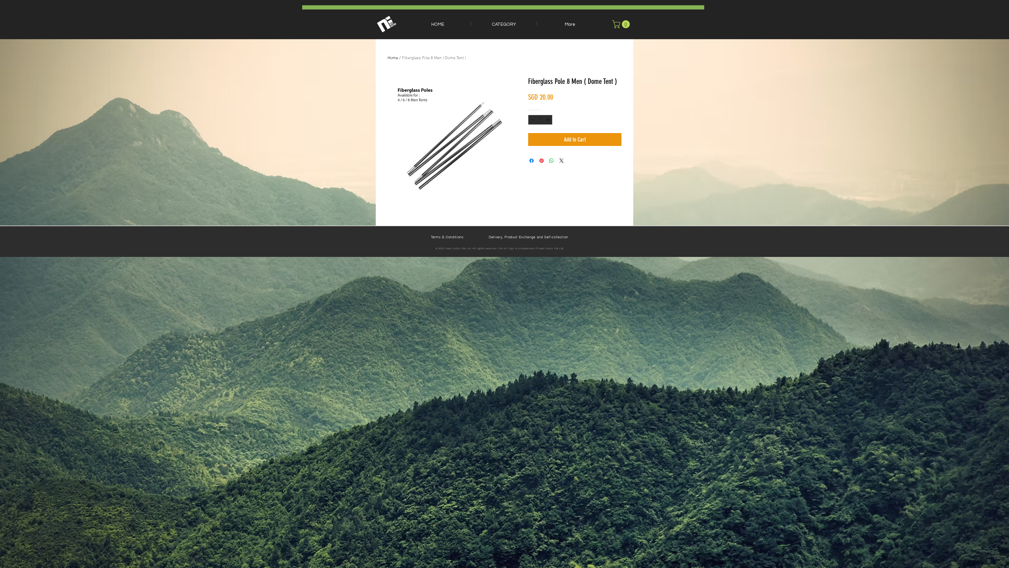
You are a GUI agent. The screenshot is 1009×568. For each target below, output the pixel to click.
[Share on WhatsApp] (551, 161)
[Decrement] (532, 119)
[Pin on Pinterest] (541, 161)
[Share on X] (561, 161)
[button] (504, 24)
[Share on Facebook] (531, 161)
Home (393, 58)
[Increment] (548, 119)
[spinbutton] (540, 119)
